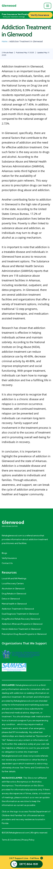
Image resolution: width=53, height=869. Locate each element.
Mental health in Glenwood (14, 604)
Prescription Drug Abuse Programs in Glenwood (24, 634)
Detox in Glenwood (11, 598)
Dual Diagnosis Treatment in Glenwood (20, 614)
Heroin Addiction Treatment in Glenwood (21, 629)
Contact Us (7, 563)
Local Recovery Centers (13, 583)
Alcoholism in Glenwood (13, 588)
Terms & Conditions (11, 840)
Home (5, 41)
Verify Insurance (9, 558)
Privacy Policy (28, 840)
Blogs (4, 553)
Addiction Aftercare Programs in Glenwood (22, 624)
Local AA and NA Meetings (14, 578)
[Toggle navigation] (47, 6)
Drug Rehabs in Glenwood (14, 593)
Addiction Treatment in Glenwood (18, 609)
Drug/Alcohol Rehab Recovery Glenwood (21, 619)
